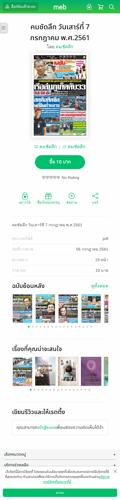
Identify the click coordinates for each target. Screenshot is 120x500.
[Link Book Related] (22, 371)
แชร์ (95, 203)
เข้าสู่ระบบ (46, 427)
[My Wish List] (88, 6)
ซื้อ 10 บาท (60, 162)
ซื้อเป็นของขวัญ (48, 203)
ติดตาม (71, 203)
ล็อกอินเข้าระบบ (22, 6)
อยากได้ (25, 203)
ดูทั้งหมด (99, 285)
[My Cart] (100, 6)
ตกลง (60, 493)
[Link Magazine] (22, 308)
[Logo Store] (60, 6)
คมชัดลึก (64, 46)
